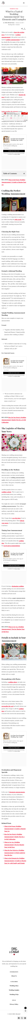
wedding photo (12, 682)
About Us (14, 976)
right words (18, 219)
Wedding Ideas (14, 986)
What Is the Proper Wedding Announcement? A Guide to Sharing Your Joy (14, 182)
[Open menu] (24, 3)
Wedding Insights (14, 990)
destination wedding (18, 586)
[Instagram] (25, 1018)
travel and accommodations (12, 545)
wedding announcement (13, 39)
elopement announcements (17, 792)
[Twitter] (22, 1018)
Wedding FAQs (14, 8)
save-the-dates (16, 518)
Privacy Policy (14, 1004)
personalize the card (7, 706)
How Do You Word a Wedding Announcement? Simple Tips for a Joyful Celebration (14, 420)
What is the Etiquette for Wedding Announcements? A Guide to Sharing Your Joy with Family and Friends (15, 860)
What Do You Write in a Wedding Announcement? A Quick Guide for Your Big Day (14, 853)
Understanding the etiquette (10, 111)
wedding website (6, 492)
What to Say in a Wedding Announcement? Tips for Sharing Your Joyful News (13, 629)
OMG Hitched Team (9, 22)
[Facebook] (18, 1018)
